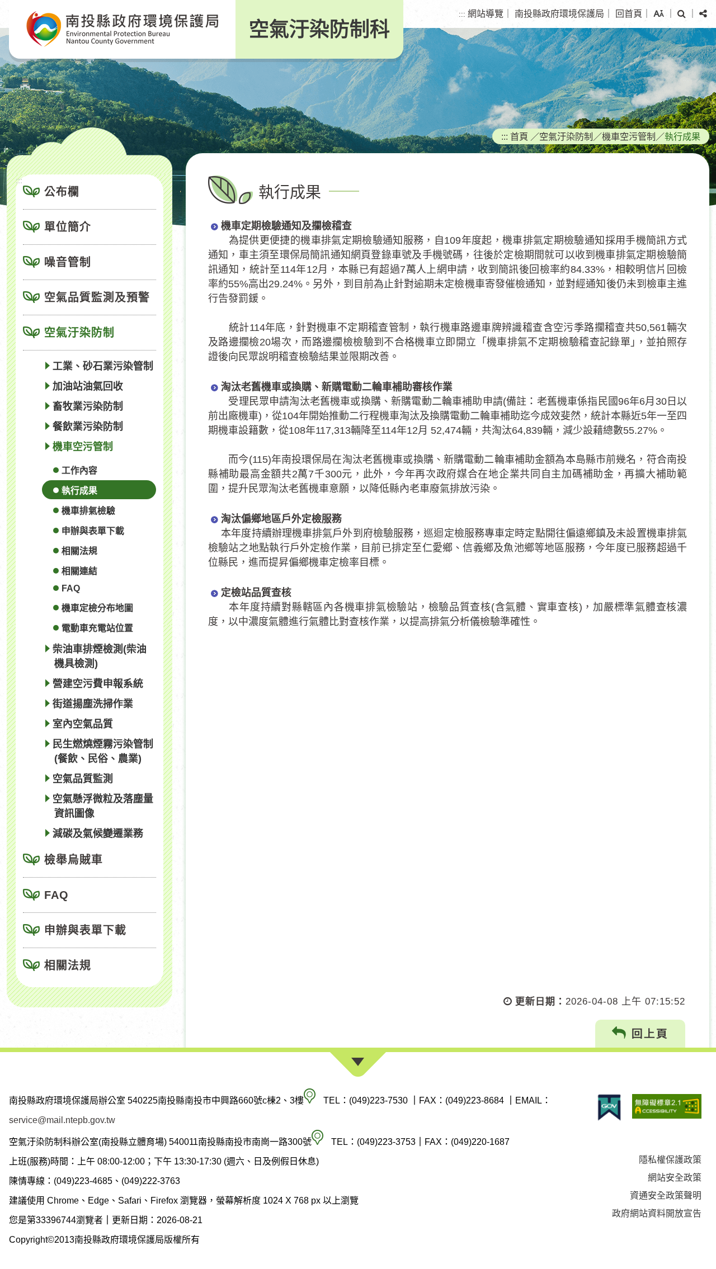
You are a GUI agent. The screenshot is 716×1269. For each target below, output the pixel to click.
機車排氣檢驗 (88, 510)
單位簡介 (67, 227)
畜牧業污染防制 (88, 406)
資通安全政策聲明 (665, 1195)
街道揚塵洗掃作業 (93, 703)
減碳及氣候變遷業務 (98, 833)
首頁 (519, 136)
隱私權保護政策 (670, 1159)
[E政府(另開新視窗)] (609, 1107)
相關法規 (79, 551)
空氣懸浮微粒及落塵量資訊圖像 (103, 806)
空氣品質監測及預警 (97, 297)
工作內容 (79, 470)
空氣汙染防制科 (319, 29)
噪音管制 (67, 262)
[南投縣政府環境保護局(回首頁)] (122, 29)
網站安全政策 (674, 1177)
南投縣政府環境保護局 (559, 13)
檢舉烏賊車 (73, 860)
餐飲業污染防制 (88, 426)
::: (462, 14)
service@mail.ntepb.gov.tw (62, 1120)
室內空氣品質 (83, 724)
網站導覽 (485, 13)
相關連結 (79, 571)
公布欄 (61, 192)
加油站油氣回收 (88, 386)
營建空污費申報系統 (98, 683)
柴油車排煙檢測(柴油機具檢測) (100, 656)
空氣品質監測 (83, 778)
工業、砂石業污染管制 (103, 366)
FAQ (71, 588)
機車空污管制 (83, 446)
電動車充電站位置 (97, 628)
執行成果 (79, 490)
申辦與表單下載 (93, 531)
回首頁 (628, 13)
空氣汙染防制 (79, 332)
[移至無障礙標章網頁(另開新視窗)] (666, 1107)
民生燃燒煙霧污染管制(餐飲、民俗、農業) (103, 751)
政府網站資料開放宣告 (656, 1213)
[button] (658, 13)
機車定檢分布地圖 (97, 608)
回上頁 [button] (647, 1033)
